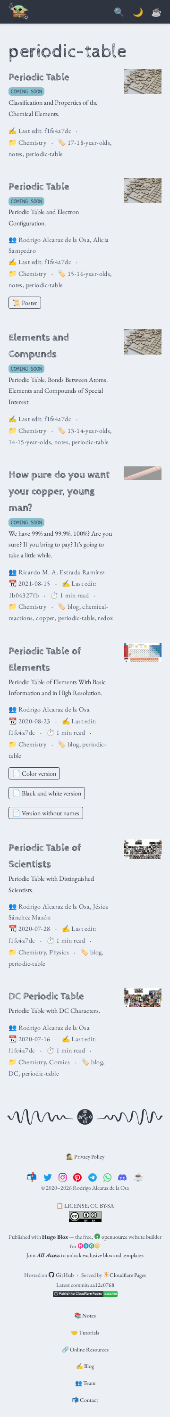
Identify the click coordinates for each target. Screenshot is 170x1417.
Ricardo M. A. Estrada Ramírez (61, 572)
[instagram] (63, 1176)
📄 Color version (34, 773)
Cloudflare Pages (127, 1275)
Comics (59, 1062)
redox (105, 617)
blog (73, 606)
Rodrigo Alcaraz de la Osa (54, 239)
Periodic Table (38, 77)
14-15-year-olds (29, 442)
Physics (59, 952)
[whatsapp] (107, 1176)
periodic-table (44, 153)
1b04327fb (23, 595)
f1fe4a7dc (57, 130)
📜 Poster (24, 302)
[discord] (122, 1176)
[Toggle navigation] (18, 12)
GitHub (64, 1275)
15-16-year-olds (89, 273)
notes (15, 153)
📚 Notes (85, 1315)
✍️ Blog (85, 1366)
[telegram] (92, 1176)
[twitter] (47, 1176)
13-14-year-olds (89, 430)
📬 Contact (85, 1400)
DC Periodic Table (46, 996)
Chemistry (32, 142)
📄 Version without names (45, 813)
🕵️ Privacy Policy (85, 1156)
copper (45, 617)
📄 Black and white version (46, 793)
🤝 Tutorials (85, 1332)
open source (114, 1237)
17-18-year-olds (89, 142)
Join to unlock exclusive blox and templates (85, 1255)
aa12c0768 (102, 1285)
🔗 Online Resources (85, 1349)
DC (13, 1073)
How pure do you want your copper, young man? (59, 491)
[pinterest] (77, 1176)
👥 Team (85, 1383)
